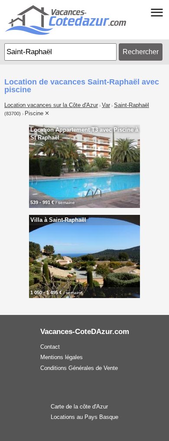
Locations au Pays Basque (84, 417)
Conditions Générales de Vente (79, 368)
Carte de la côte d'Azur (79, 406)
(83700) (12, 113)
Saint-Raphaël (131, 105)
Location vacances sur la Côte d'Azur (51, 105)
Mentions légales (61, 357)
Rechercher (141, 51)
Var (106, 105)
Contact (50, 347)
